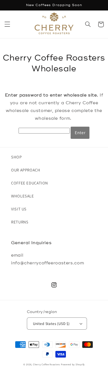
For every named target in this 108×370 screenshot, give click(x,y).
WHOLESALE (22, 196)
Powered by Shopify (73, 364)
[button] (7, 24)
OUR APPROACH (25, 170)
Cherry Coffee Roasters (46, 364)
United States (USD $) (51, 323)
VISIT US (19, 209)
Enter (80, 133)
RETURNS (19, 222)
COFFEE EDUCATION (29, 183)
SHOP (16, 157)
